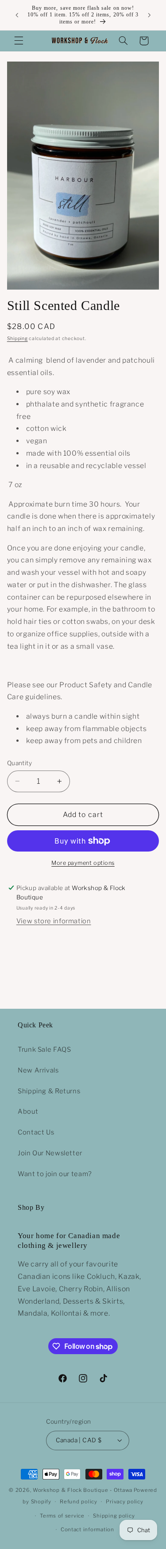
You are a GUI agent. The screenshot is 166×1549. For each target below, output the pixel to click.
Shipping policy (114, 1516)
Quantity (19, 763)
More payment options (83, 863)
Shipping (17, 338)
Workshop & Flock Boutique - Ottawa (82, 1490)
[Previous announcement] (17, 15)
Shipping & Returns (49, 1091)
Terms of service (62, 1516)
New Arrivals (38, 1070)
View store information (53, 921)
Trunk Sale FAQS (44, 1049)
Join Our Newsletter (50, 1153)
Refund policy (78, 1502)
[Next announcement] (149, 15)
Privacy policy (124, 1502)
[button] (18, 41)
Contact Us (36, 1132)
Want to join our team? (55, 1174)
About (28, 1111)
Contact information (87, 1529)
